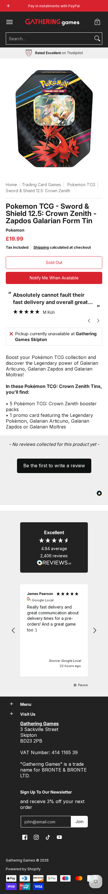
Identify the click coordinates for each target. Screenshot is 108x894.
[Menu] (9, 22)
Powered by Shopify (23, 869)
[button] (97, 22)
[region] (54, 630)
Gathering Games (20, 860)
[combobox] (49, 38)
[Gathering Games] (52, 22)
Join (79, 821)
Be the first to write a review (54, 465)
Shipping (41, 247)
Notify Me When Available (54, 277)
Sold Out (54, 262)
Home (11, 184)
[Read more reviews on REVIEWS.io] (54, 563)
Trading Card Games (41, 184)
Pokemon (15, 230)
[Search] (97, 38)
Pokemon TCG (81, 184)
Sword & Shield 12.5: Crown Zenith (38, 190)
